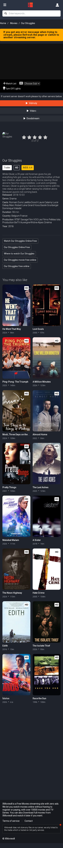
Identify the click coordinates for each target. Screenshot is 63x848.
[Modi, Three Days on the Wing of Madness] (16, 411)
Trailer (7, 167)
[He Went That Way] (16, 305)
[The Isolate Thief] (46, 622)
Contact (29, 821)
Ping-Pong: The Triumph (15, 381)
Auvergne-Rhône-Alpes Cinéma (36, 222)
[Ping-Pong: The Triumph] (16, 358)
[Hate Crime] (46, 569)
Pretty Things (9, 487)
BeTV (17, 222)
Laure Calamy (45, 202)
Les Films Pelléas (47, 219)
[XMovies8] (31, 4)
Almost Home (40, 434)
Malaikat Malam (10, 540)
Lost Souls (38, 329)
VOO (35, 219)
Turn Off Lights (13, 88)
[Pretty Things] (16, 463)
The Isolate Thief (41, 645)
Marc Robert (15, 205)
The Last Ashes (40, 487)
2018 (10, 226)
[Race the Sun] (46, 674)
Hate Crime (38, 593)
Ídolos (5, 698)
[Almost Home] (46, 411)
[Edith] (16, 622)
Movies (13, 23)
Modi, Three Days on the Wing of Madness (24, 434)
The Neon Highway (12, 593)
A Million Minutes (42, 381)
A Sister (37, 540)
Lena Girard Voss (31, 205)
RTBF (17, 219)
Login (57, 5)
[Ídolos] (16, 674)
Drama (13, 198)
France (23, 215)
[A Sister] (46, 516)
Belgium (15, 215)
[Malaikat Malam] (16, 516)
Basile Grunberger (49, 205)
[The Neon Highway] (16, 569)
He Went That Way (11, 329)
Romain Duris (16, 202)
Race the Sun (39, 698)
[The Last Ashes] (46, 463)
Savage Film (27, 219)
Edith (5, 645)
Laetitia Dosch (31, 202)
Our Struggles (12, 160)
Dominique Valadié (11, 208)
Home (3, 23)
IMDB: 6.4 (27, 167)
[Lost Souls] (46, 305)
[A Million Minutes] (46, 358)
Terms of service (11, 821)
